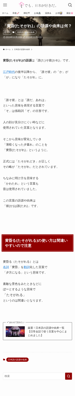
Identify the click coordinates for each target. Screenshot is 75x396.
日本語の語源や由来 (26, 32)
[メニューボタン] (5, 5)
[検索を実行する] (68, 376)
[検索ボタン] (70, 5)
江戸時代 (9, 72)
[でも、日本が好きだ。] (37, 5)
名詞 (6, 267)
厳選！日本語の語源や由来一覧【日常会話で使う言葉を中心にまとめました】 (47, 331)
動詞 (27, 267)
